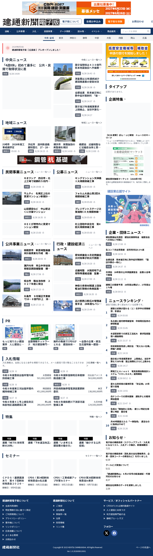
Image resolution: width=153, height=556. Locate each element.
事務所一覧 (59, 514)
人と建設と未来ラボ (114, 509)
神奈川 (73, 37)
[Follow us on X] (107, 533)
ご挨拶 (57, 505)
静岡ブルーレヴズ (113, 518)
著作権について (11, 522)
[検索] (148, 31)
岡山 (133, 37)
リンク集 (58, 526)
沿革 (56, 518)
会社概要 (58, 509)
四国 (121, 37)
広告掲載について (12, 530)
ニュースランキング (125, 300)
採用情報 (58, 522)
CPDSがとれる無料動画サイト (119, 505)
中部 (97, 37)
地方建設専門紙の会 (114, 514)
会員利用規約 (10, 505)
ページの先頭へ (143, 547)
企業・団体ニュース (125, 232)
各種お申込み (93, 21)
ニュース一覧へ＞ (43, 171)
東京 (61, 37)
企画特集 (116, 99)
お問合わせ (138, 21)
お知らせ (116, 437)
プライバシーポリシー (14, 518)
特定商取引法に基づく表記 (16, 509)
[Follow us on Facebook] (114, 533)
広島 (145, 37)
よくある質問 (10, 535)
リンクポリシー (11, 526)
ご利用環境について (13, 514)
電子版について (70, 21)
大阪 (109, 37)
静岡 (85, 37)
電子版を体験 (115, 21)
